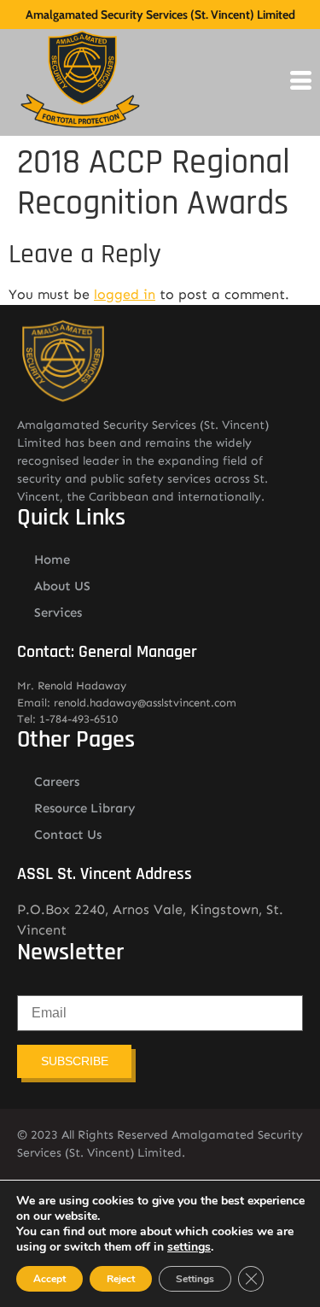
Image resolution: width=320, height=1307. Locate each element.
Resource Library (85, 808)
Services (58, 612)
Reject (121, 1279)
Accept (49, 1279)
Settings (195, 1279)
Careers (56, 781)
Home (52, 559)
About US (62, 586)
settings (189, 1247)
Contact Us (68, 834)
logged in (124, 294)
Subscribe (74, 1061)
